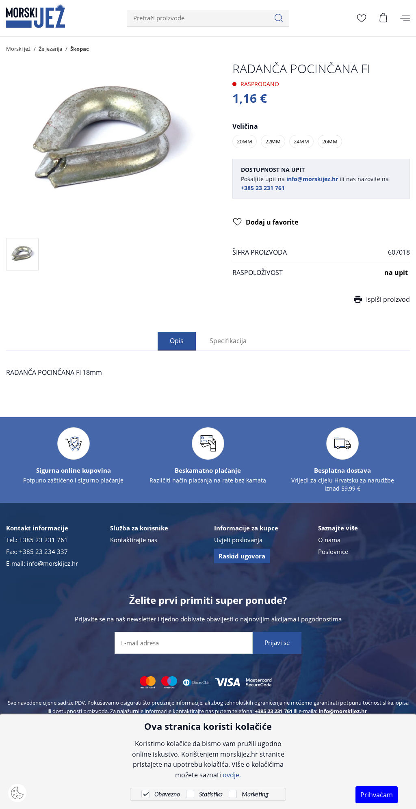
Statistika (211, 795)
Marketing (255, 795)
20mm (244, 141)
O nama (329, 540)
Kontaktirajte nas (133, 540)
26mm (330, 141)
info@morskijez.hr (52, 563)
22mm (273, 141)
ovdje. (232, 774)
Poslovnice (333, 551)
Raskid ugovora (242, 556)
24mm (301, 141)
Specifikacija (228, 340)
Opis (177, 340)
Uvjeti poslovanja (238, 540)
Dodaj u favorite (272, 222)
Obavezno (167, 795)
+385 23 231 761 (43, 540)
